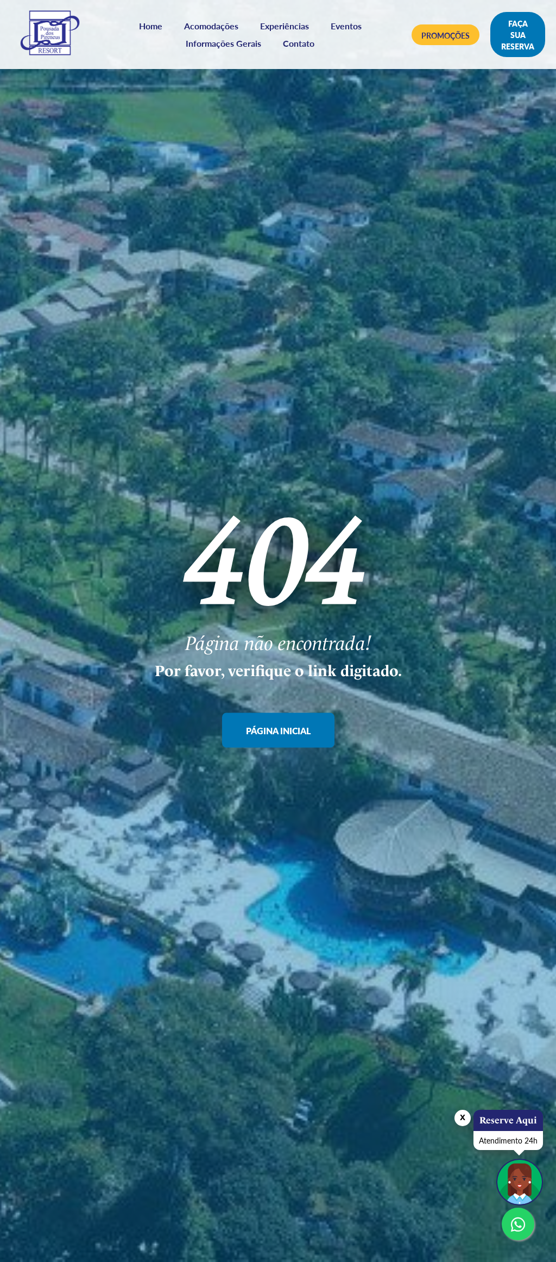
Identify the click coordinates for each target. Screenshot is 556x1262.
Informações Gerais (223, 43)
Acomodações (211, 26)
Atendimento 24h (508, 1140)
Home (150, 26)
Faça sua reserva (517, 35)
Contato (298, 43)
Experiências (284, 26)
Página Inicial (278, 730)
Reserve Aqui (508, 1120)
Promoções (445, 35)
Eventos (346, 26)
